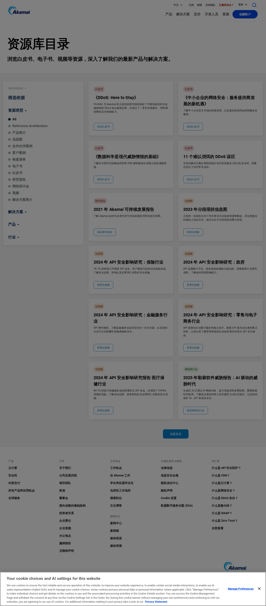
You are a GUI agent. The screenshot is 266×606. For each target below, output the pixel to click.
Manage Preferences (241, 588)
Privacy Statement (156, 601)
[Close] (259, 588)
